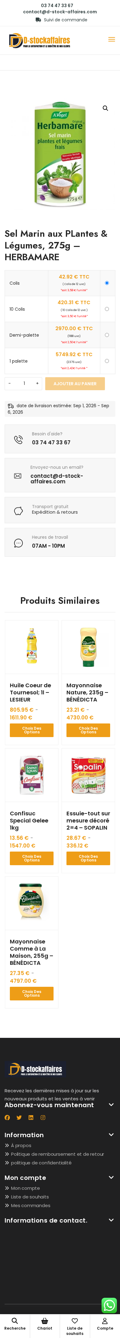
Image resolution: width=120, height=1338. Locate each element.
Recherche (15, 1328)
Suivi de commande (65, 20)
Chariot (44, 1328)
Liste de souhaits (30, 1196)
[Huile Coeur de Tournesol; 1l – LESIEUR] (31, 647)
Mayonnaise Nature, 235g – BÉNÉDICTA (87, 692)
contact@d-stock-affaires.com (60, 12)
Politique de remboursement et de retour (57, 1154)
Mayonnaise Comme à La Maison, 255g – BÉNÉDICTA (31, 952)
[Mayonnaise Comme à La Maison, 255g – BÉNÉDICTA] (31, 903)
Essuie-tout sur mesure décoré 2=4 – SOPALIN (88, 820)
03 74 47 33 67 (57, 5)
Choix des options (31, 730)
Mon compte (25, 1188)
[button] (105, 108)
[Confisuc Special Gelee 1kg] (31, 775)
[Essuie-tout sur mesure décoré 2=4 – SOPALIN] (88, 775)
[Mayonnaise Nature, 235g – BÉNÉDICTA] (88, 647)
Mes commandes (30, 1205)
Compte (105, 1328)
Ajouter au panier (75, 384)
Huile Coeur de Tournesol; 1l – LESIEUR (30, 692)
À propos (21, 1145)
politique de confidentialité (41, 1162)
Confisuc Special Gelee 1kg (29, 820)
